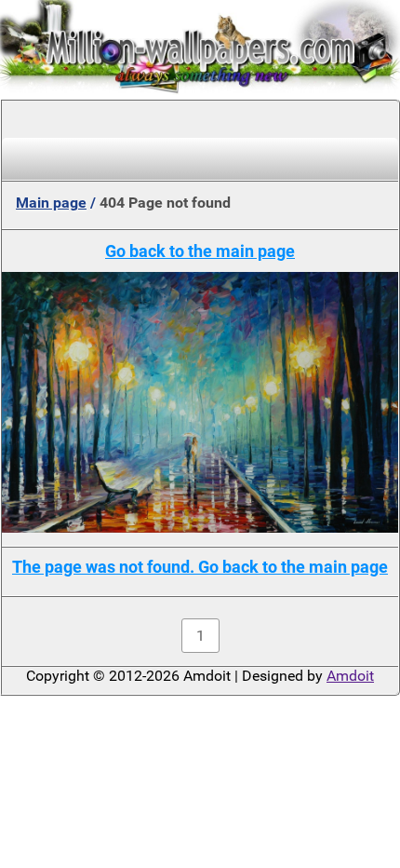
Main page (51, 202)
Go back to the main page (200, 251)
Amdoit (350, 676)
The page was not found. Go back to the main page (200, 566)
